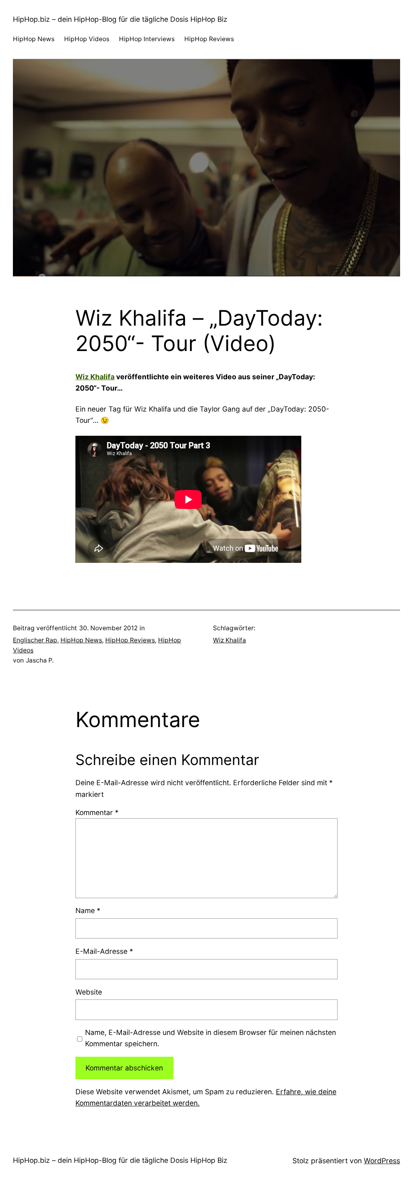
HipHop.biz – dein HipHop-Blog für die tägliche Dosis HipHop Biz (120, 19)
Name (87, 910)
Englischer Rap (35, 640)
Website (88, 992)
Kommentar (97, 812)
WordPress (382, 1160)
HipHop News (81, 640)
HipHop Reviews (130, 640)
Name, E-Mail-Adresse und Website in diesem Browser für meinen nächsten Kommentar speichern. (210, 1038)
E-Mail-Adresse (104, 951)
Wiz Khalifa (95, 376)
